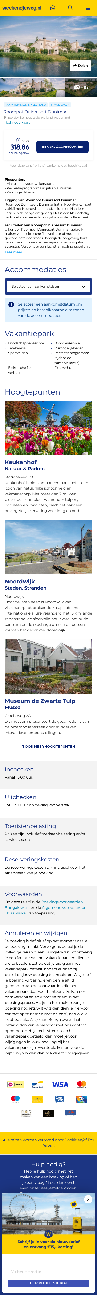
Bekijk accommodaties (62, 147)
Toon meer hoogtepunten (48, 746)
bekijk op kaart (18, 122)
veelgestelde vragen (58, 1188)
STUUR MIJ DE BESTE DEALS (48, 1283)
